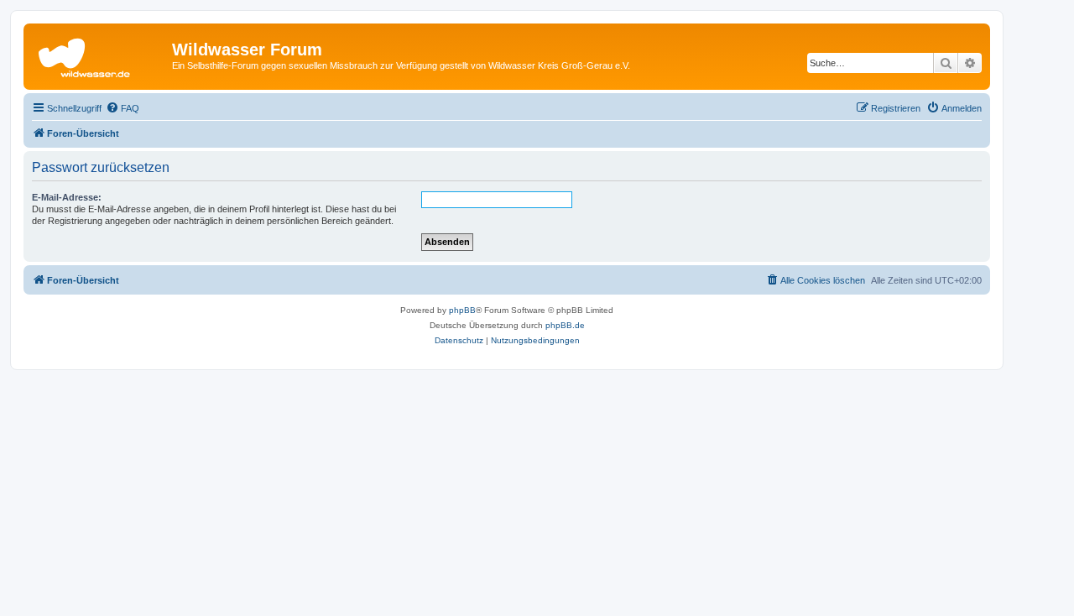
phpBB (462, 310)
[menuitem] (122, 108)
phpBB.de (565, 325)
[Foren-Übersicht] (100, 54)
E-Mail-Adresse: (67, 197)
